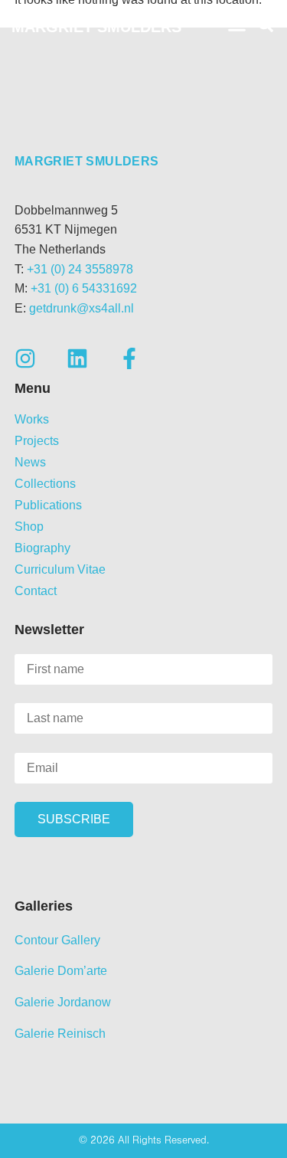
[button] (237, 25)
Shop (29, 526)
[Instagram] (25, 358)
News (30, 462)
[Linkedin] (77, 358)
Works (32, 419)
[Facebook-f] (129, 358)
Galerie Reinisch (60, 1033)
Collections (45, 483)
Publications (48, 505)
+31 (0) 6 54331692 (84, 288)
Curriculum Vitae (60, 569)
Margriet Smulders (96, 26)
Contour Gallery (57, 940)
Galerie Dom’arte (61, 970)
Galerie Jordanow (63, 1002)
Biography (42, 547)
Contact (36, 590)
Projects (37, 440)
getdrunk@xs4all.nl (81, 308)
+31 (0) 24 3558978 (80, 269)
